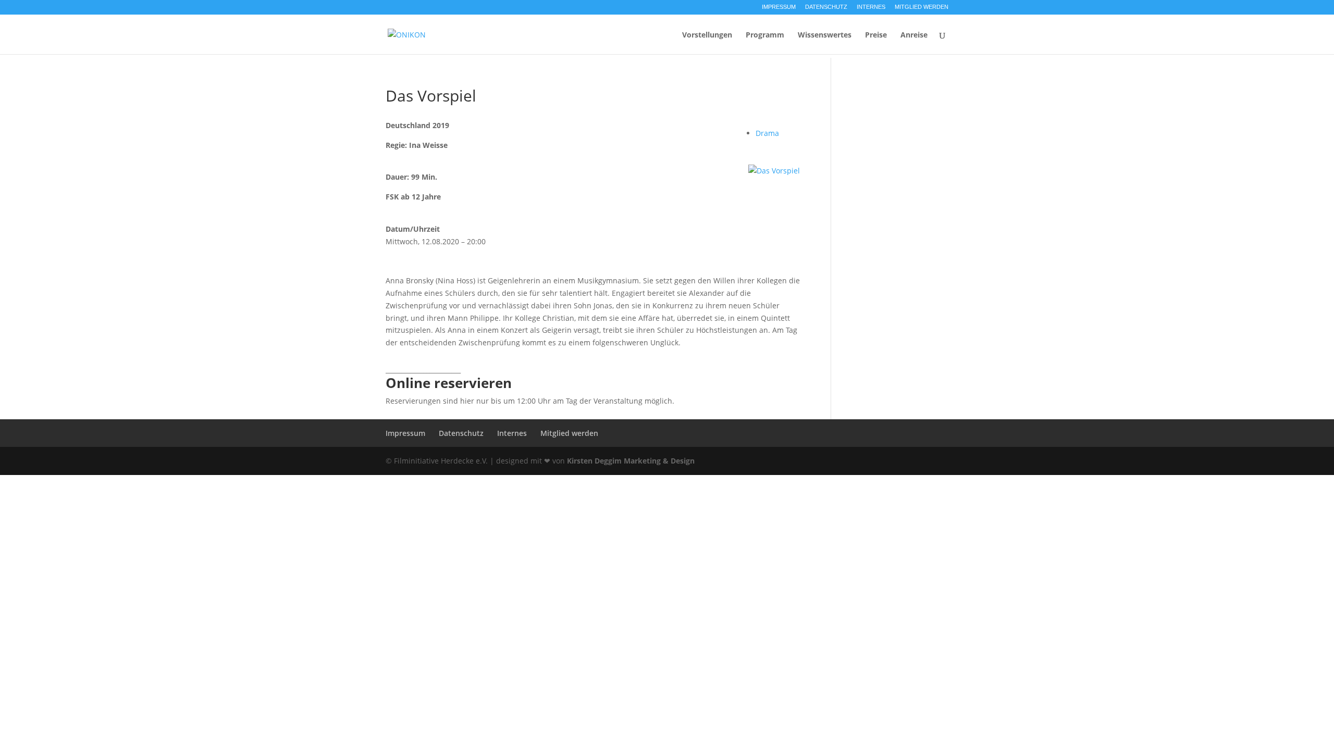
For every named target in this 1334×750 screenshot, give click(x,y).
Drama (767, 133)
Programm (765, 35)
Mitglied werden (921, 7)
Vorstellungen (707, 35)
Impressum (779, 7)
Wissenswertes (824, 35)
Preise (876, 35)
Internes (871, 7)
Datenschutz (826, 7)
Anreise (914, 35)
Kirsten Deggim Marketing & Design (631, 461)
